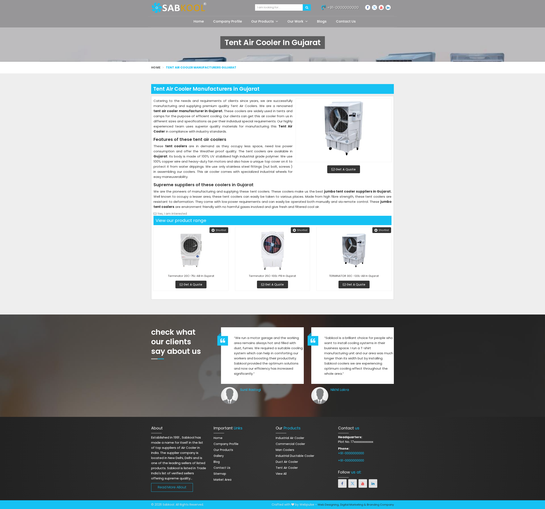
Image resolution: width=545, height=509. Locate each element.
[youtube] (381, 7)
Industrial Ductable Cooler (295, 456)
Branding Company (380, 505)
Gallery (219, 456)
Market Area (222, 480)
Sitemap (220, 474)
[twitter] (374, 7)
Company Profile (227, 21)
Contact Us (346, 21)
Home (199, 21)
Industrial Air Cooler (290, 438)
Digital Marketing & (353, 505)
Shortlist (221, 230)
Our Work (295, 21)
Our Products (263, 21)
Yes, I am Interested (171, 214)
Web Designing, (328, 505)
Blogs (322, 21)
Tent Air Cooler (287, 468)
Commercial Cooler (290, 444)
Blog (217, 462)
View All (281, 474)
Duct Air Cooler (287, 462)
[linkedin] (388, 7)
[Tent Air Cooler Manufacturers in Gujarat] (344, 130)
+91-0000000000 (342, 7)
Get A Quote (345, 169)
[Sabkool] (200, 8)
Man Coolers (285, 450)
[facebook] (367, 7)
